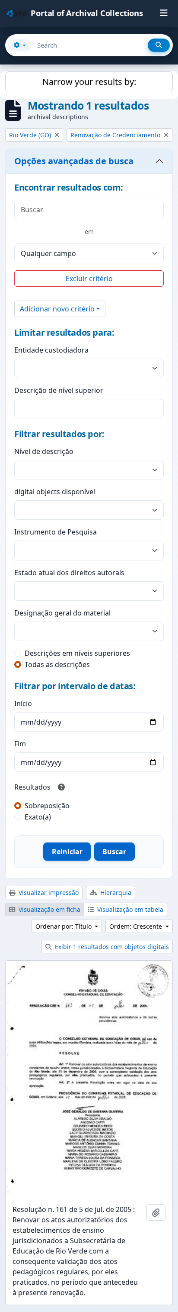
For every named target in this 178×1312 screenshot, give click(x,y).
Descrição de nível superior (58, 390)
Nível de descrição (43, 451)
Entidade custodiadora (51, 350)
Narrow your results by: (89, 81)
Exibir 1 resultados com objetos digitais (111, 947)
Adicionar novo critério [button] (57, 309)
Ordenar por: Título (64, 926)
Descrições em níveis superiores (77, 653)
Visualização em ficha (48, 909)
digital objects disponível (54, 491)
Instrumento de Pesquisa (55, 532)
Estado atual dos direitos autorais (69, 572)
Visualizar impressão (48, 892)
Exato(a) (38, 817)
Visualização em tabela (129, 909)
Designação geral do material (62, 613)
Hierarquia (115, 892)
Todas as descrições (57, 664)
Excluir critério (89, 278)
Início (23, 703)
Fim (20, 743)
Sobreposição (47, 805)
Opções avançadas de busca (74, 161)
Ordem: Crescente (136, 926)
